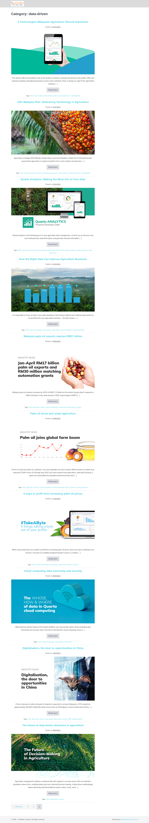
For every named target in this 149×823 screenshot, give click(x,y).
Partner (136, 4)
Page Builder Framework (129, 819)
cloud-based (39, 96)
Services (132, 4)
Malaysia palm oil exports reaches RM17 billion (53, 336)
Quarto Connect (72, 565)
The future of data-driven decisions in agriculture (53, 725)
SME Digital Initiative (75, 719)
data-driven (48, 96)
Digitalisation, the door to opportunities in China (52, 648)
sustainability (75, 96)
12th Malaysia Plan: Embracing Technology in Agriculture (53, 102)
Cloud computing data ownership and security (53, 570)
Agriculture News (30, 173)
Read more (53, 90)
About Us (135, 4)
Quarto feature (82, 250)
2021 (32, 96)
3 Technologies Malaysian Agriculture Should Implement (53, 21)
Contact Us (137, 4)
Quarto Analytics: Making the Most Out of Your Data (53, 179)
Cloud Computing (43, 173)
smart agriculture (64, 96)
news (60, 173)
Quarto (55, 96)
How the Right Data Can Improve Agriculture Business (53, 259)
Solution (131, 4)
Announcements (27, 250)
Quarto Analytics (70, 250)
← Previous (17, 807)
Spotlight (133, 4)
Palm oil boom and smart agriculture (53, 413)
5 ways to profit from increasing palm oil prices (52, 493)
